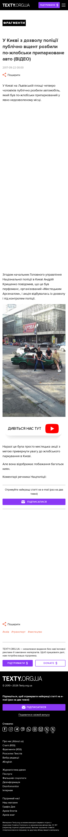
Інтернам (8, 790)
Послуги (7, 774)
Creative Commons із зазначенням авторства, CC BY (34, 825)
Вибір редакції (11, 757)
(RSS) (12, 745)
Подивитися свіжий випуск (34, 714)
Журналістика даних (14, 769)
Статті (6, 745)
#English (7, 761)
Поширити (13, 75)
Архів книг (9, 814)
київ (6, 632)
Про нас (7, 741)
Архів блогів (10, 810)
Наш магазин (10, 802)
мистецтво (35, 632)
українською (24, 827)
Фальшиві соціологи (14, 778)
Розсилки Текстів (12, 753)
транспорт (19, 632)
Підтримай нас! (11, 798)
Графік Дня (9, 806)
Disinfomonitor (11, 786)
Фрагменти (9, 749)
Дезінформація (11, 782)
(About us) (18, 741)
